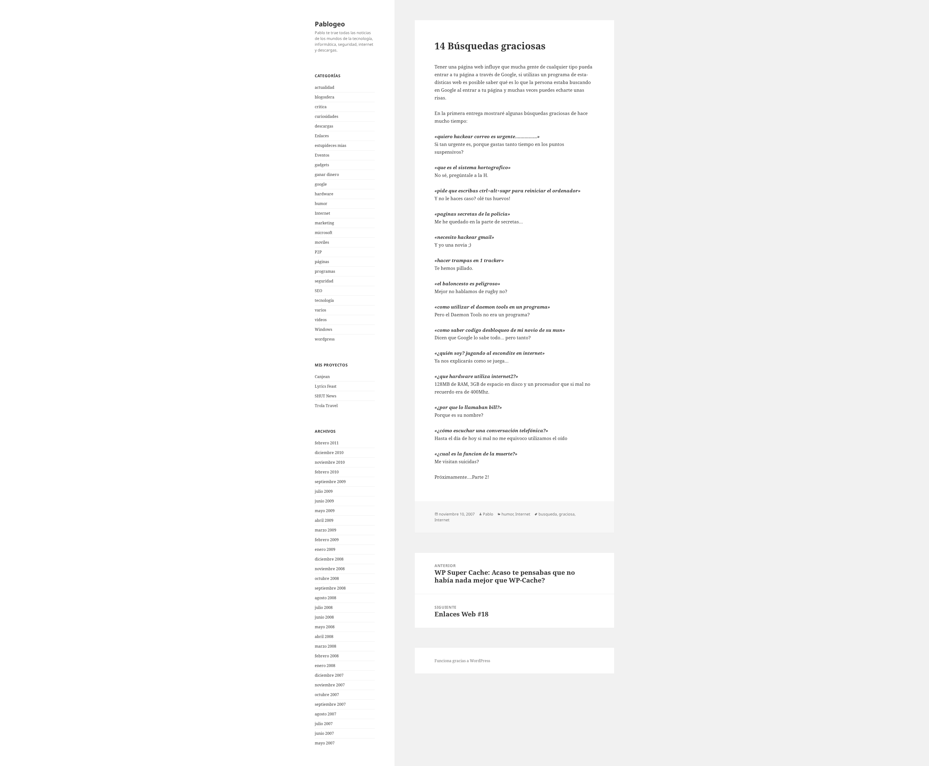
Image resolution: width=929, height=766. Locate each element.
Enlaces (322, 135)
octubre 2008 (327, 578)
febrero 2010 (327, 472)
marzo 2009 (325, 530)
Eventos (322, 155)
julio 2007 (324, 723)
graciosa (567, 514)
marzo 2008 (325, 646)
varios (320, 310)
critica (321, 106)
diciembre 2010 (329, 452)
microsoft (323, 232)
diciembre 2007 (329, 675)
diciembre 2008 (329, 559)
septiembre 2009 (330, 481)
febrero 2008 (327, 656)
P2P (318, 252)
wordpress (325, 339)
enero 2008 (325, 665)
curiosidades (326, 116)
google (321, 184)
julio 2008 (324, 607)
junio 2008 (324, 617)
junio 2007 (324, 733)
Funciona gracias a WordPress (462, 660)
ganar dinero (327, 174)
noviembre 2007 (330, 685)
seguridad (324, 281)
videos (321, 319)
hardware (324, 194)
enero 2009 (325, 549)
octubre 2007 (327, 694)
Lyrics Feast (326, 386)
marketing (324, 223)
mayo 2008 (325, 626)
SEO (318, 290)
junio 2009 (324, 501)
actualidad (324, 87)
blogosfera (324, 97)
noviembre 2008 (330, 568)
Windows (323, 329)
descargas (324, 126)
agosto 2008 (325, 597)
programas (325, 271)
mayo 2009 (325, 510)
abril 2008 (324, 636)
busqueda (548, 514)
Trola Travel (326, 405)
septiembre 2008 (330, 588)
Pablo (488, 514)
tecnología (324, 300)
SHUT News (325, 396)
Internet (322, 213)
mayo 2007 (325, 743)
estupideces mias (330, 145)
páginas (322, 261)
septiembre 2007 (330, 704)
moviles (322, 242)
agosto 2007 (325, 714)
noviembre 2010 (330, 462)
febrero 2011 (327, 443)
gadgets (322, 164)
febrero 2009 (327, 539)
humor (321, 203)
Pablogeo (330, 23)
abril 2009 (324, 520)
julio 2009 (324, 491)
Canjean (322, 376)
